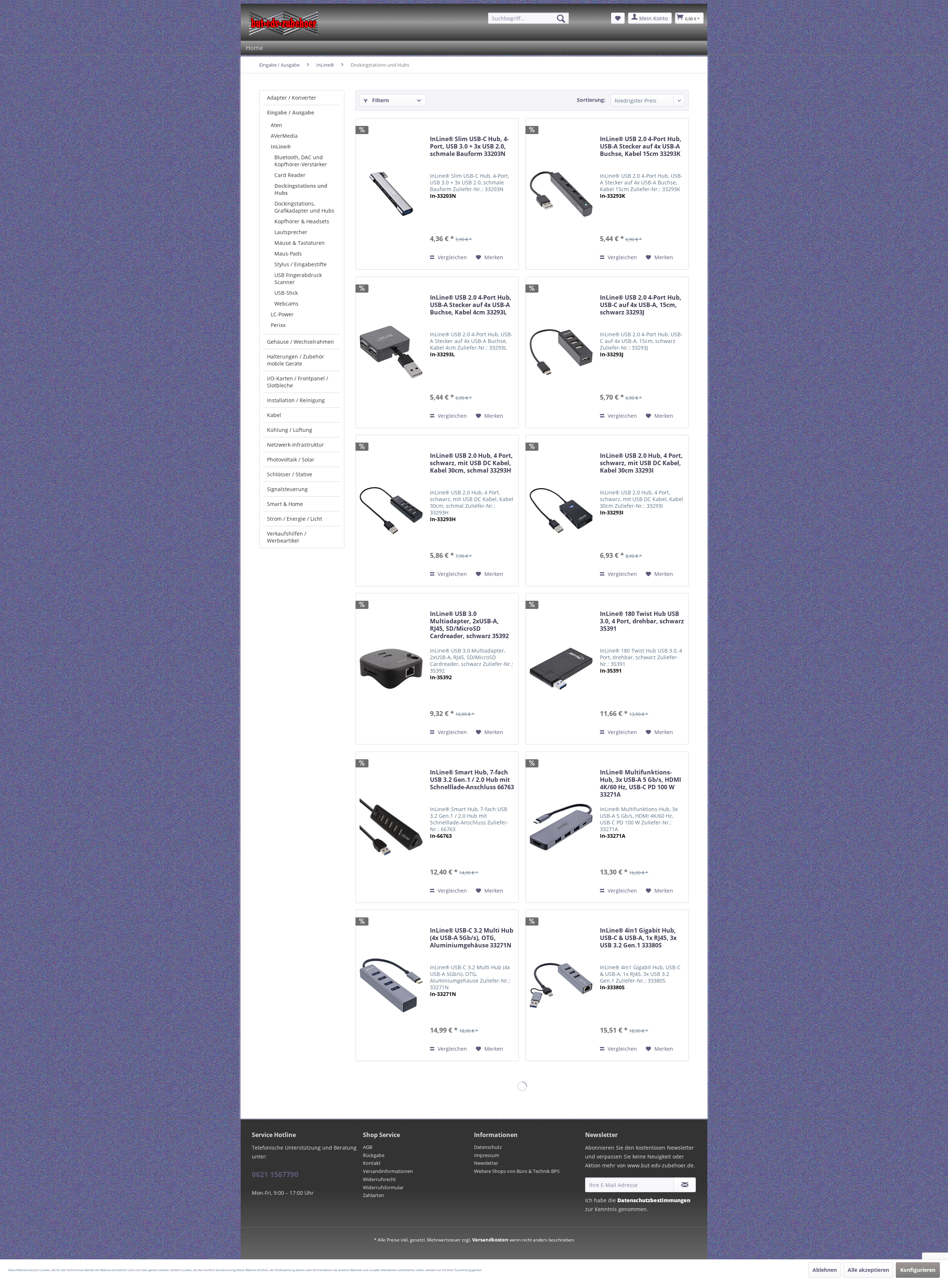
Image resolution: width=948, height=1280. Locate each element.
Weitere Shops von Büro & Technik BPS (517, 1171)
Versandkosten (490, 1239)
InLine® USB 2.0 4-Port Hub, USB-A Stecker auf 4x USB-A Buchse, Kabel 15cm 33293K (640, 146)
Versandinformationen (388, 1171)
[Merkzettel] (618, 18)
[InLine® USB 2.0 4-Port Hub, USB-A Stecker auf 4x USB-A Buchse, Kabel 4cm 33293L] (391, 352)
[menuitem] (528, 18)
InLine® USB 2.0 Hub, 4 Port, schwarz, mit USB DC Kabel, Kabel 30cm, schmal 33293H (471, 463)
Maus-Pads (288, 253)
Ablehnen (824, 1269)
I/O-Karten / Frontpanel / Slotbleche (297, 382)
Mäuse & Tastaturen (299, 242)
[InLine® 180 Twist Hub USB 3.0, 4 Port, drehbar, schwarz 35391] (561, 669)
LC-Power (282, 314)
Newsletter (486, 1163)
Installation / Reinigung (296, 400)
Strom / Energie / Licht (294, 518)
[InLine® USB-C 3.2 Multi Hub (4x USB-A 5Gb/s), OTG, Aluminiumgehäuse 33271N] (391, 985)
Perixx (278, 325)
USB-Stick (286, 292)
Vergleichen (451, 257)
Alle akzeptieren (868, 1269)
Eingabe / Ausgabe (290, 112)
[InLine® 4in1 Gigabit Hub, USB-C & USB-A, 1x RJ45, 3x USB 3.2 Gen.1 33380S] (561, 985)
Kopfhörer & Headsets (301, 221)
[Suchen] (561, 18)
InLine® (281, 146)
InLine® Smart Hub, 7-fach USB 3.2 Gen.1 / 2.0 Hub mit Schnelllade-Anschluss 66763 (472, 780)
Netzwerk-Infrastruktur (295, 444)
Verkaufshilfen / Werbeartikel (286, 537)
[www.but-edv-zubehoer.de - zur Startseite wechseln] (283, 23)
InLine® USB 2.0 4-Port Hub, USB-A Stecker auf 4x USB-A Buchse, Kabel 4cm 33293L (470, 305)
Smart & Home (285, 503)
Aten (276, 125)
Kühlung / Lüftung (289, 429)
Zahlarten (373, 1195)
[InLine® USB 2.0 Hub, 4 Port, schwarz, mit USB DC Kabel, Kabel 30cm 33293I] (561, 511)
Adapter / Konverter (291, 97)
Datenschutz (488, 1147)
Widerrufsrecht (379, 1179)
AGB (367, 1147)
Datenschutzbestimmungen (653, 1200)
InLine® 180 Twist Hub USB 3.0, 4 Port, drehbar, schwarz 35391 (642, 621)
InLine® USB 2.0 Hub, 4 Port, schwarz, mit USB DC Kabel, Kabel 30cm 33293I (641, 463)
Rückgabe (373, 1155)
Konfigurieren (917, 1269)
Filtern (380, 100)
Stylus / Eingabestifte (300, 264)
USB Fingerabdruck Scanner (298, 278)
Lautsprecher (290, 232)
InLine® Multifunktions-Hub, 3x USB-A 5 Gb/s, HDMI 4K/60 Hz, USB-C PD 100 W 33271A (640, 784)
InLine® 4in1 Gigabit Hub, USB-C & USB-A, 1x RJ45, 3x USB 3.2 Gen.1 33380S (638, 938)
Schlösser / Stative (289, 474)
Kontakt (372, 1163)
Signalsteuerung (287, 489)
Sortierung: (591, 99)
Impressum (486, 1155)
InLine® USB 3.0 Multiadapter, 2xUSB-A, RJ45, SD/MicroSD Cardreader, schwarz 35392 (469, 625)
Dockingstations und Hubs (300, 189)
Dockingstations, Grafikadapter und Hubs (304, 207)
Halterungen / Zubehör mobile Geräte (295, 360)
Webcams (286, 303)
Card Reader (290, 175)
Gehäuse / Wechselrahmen (300, 341)
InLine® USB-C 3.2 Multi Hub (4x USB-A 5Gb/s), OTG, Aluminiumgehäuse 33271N (471, 938)
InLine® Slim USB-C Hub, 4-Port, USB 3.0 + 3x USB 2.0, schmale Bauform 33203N (469, 146)
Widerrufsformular (383, 1187)
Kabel (274, 415)
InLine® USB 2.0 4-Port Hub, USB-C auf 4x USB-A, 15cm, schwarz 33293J (640, 305)
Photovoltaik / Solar (290, 459)
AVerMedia (284, 135)
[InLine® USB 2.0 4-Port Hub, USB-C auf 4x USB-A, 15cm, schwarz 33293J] (561, 352)
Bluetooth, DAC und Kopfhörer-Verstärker (300, 161)
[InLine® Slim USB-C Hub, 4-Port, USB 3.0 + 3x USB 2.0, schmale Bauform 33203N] (391, 194)
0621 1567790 (275, 1174)
